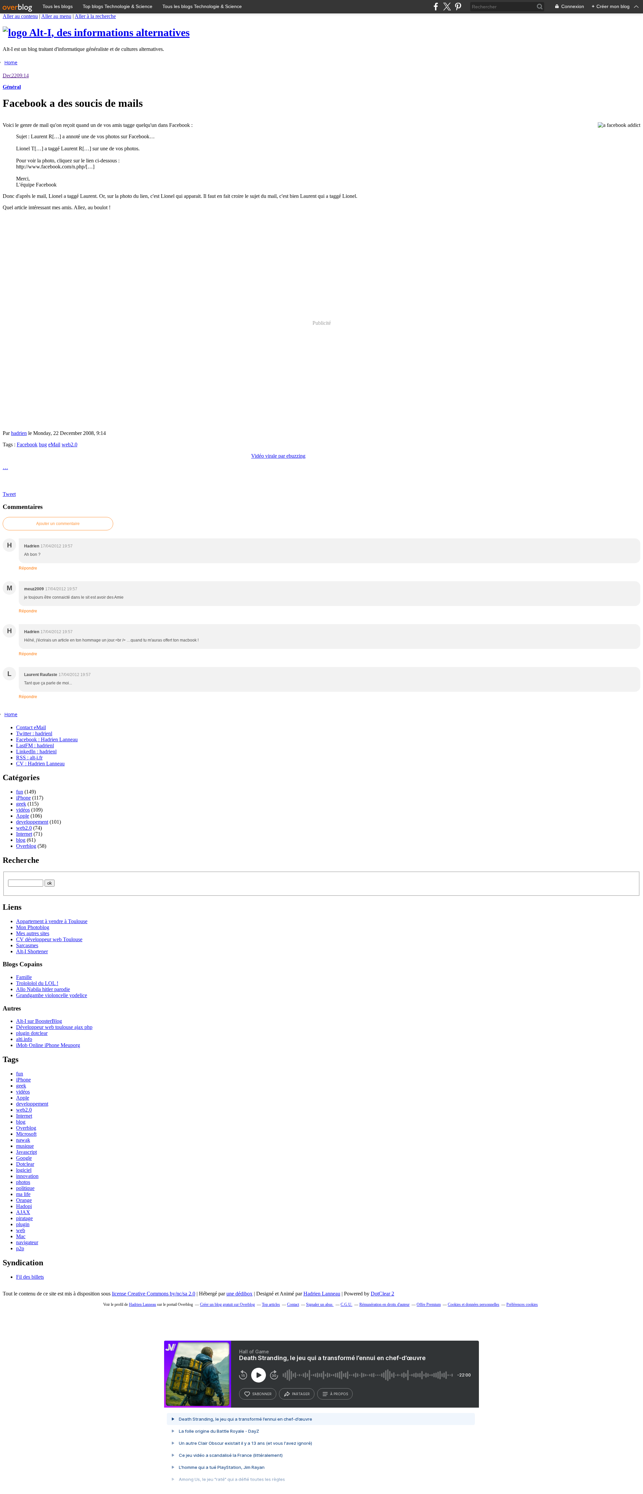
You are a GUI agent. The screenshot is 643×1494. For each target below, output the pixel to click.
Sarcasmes (27, 945)
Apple (22, 816)
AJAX (23, 1212)
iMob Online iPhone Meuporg (48, 1045)
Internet (24, 834)
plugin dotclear (32, 1033)
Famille (24, 977)
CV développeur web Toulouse (49, 939)
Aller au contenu (20, 16)
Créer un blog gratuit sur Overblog (227, 1304)
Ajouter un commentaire (58, 523)
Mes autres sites (32, 933)
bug (43, 444)
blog (20, 840)
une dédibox (239, 1293)
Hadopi (24, 1206)
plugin (22, 1224)
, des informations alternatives (109, 32)
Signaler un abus (320, 1304)
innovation (27, 1176)
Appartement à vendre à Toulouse (51, 921)
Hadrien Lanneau (321, 1293)
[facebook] (436, 6)
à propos (339, 1394)
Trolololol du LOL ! (37, 983)
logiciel (23, 1170)
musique (25, 1146)
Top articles (271, 1304)
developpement (32, 822)
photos (23, 1182)
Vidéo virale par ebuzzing (278, 456)
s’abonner (262, 1394)
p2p (20, 1248)
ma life (23, 1194)
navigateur (27, 1242)
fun (19, 792)
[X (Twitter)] (447, 6)
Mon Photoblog (32, 927)
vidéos (23, 810)
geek (21, 804)
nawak (23, 1140)
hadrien (19, 433)
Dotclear (25, 1164)
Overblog (26, 846)
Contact (293, 1304)
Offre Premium (429, 1304)
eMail (54, 444)
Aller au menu (56, 16)
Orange (24, 1200)
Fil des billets (30, 1277)
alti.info (24, 1039)
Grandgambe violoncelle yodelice (51, 995)
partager (301, 1394)
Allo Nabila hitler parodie (43, 989)
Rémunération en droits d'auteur (384, 1304)
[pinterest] (458, 6)
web (20, 1230)
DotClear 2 (382, 1293)
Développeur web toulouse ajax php (54, 1027)
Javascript (26, 1152)
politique (25, 1188)
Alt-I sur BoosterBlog (39, 1021)
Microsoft (26, 1134)
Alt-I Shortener (32, 951)
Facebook (27, 444)
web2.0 (69, 444)
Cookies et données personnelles (473, 1304)
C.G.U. (346, 1304)
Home (10, 62)
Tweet (9, 494)
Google (24, 1158)
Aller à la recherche (95, 16)
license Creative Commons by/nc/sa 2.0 (153, 1293)
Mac (20, 1236)
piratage (24, 1218)
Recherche (21, 860)
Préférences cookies (522, 1304)
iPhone (23, 798)
